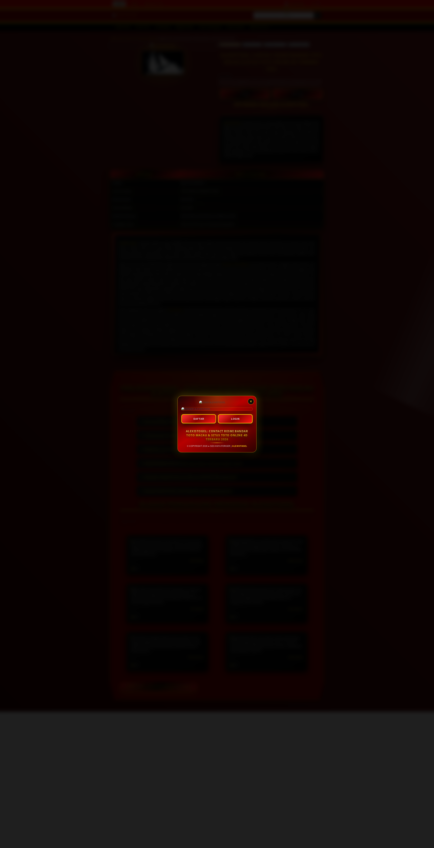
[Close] (251, 401)
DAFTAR (198, 418)
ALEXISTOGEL (239, 446)
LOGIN (235, 418)
